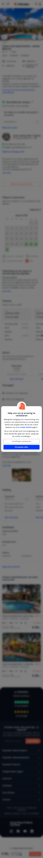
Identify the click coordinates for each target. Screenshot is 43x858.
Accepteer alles (21, 447)
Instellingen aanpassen (21, 441)
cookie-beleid (25, 427)
